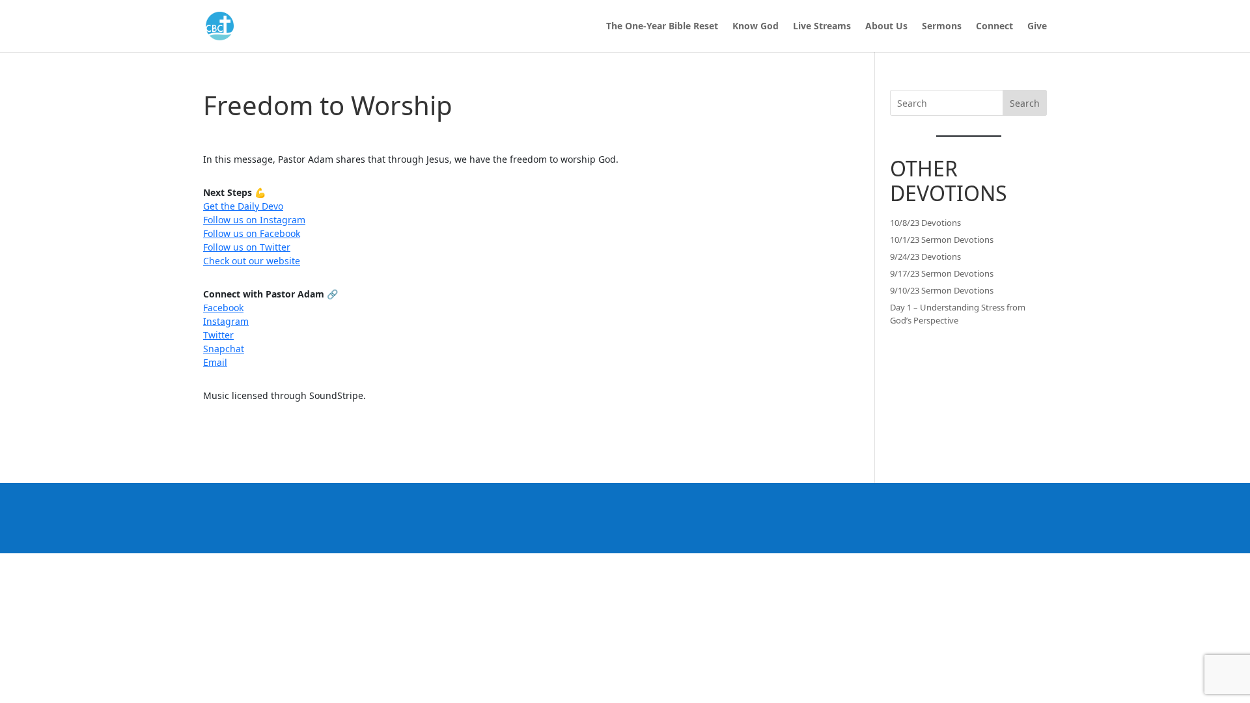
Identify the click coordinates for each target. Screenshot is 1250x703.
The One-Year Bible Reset (662, 26)
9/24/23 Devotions (925, 256)
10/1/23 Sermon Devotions (941, 239)
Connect (994, 26)
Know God (755, 26)
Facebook (223, 307)
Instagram (226, 321)
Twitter (218, 335)
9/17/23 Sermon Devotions (941, 273)
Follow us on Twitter (246, 247)
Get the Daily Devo (243, 206)
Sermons (942, 26)
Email (215, 362)
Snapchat (223, 348)
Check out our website (251, 261)
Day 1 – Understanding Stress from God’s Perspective (957, 313)
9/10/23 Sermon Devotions (941, 290)
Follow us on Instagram (254, 220)
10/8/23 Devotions (925, 222)
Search (1025, 103)
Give (1037, 26)
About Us (886, 26)
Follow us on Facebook (251, 233)
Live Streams (822, 26)
